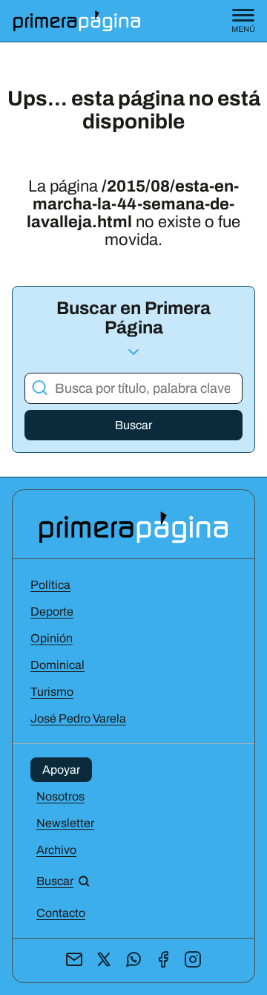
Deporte (51, 611)
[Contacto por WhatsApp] (133, 960)
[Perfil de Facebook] (163, 960)
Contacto (60, 913)
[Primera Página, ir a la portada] (133, 526)
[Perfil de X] (104, 960)
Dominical (57, 665)
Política (50, 584)
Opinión (51, 638)
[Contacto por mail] (74, 960)
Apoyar (61, 769)
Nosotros (60, 796)
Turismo (51, 691)
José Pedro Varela (78, 718)
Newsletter (65, 823)
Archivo (56, 850)
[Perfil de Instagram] (193, 960)
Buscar (133, 425)
